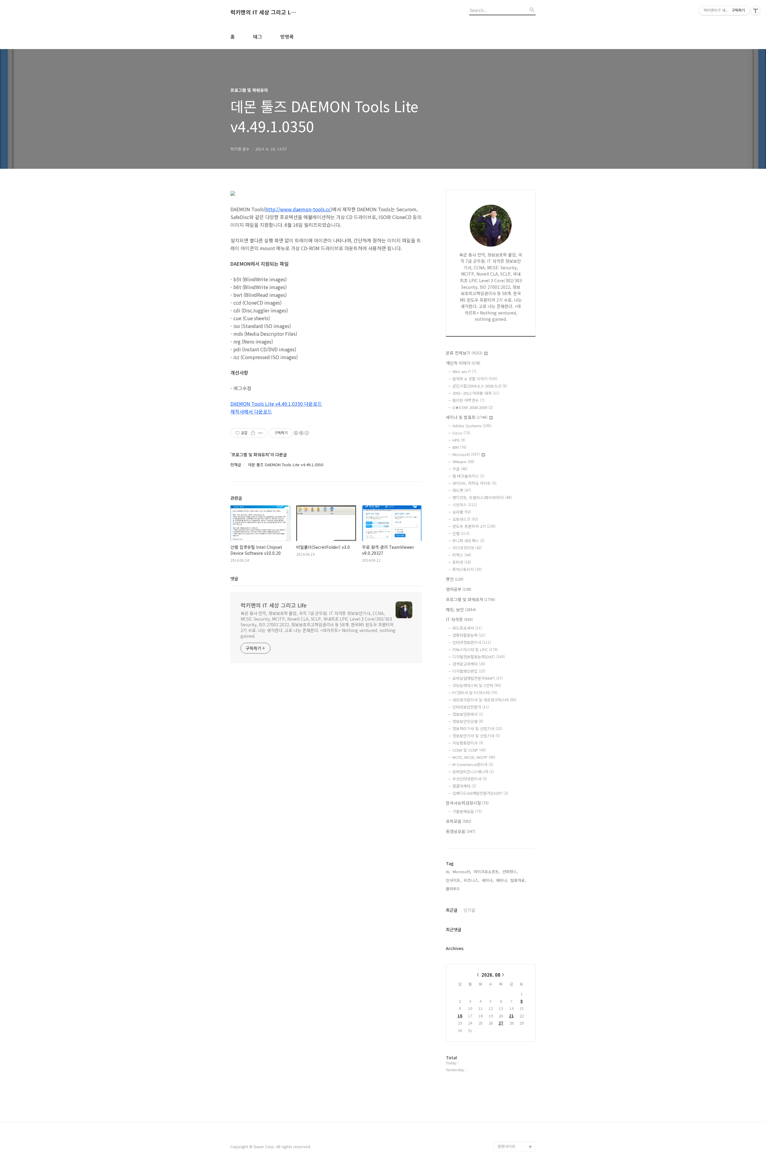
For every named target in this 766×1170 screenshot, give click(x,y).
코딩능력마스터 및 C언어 (476, 685)
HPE (458, 440)
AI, (448, 871)
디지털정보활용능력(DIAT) (478, 657)
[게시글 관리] (260, 433)
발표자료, (518, 880)
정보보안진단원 (467, 721)
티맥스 (461, 555)
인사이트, (453, 880)
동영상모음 (460, 831)
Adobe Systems (471, 426)
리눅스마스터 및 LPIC (475, 649)
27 (500, 1023)
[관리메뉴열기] (755, 10)
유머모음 (458, 821)
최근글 (452, 910)
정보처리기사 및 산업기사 (477, 728)
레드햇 (461, 490)
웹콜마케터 (464, 786)
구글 (459, 469)
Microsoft (466, 454)
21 (511, 1016)
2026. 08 (490, 975)
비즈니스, (471, 880)
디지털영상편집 (468, 671)
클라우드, (453, 888)
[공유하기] (253, 433)
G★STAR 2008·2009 (472, 407)
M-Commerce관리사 (472, 764)
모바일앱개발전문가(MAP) (477, 678)
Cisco (461, 433)
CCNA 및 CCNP (469, 750)
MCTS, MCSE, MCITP (473, 757)
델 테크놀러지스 (468, 476)
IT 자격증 (459, 619)
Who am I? (464, 371)
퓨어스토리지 (467, 569)
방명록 (287, 36)
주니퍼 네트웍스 (468, 540)
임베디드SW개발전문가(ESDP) (480, 793)
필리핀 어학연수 (468, 400)
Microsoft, (462, 871)
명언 (454, 579)
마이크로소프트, (487, 871)
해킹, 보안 (461, 610)
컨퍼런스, (510, 871)
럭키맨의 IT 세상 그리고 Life (263, 12)
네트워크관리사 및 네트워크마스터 (484, 700)
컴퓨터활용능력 (468, 635)
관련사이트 (507, 1146)
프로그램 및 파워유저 (470, 599)
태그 (257, 36)
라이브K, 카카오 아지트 (474, 483)
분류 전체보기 (464, 353)
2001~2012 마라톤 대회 (475, 393)
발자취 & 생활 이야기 (474, 379)
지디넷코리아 (467, 548)
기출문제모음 (467, 811)
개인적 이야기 (463, 363)
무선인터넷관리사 (469, 779)
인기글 (469, 910)
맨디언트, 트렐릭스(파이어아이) (482, 497)
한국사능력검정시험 (467, 803)
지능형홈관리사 (467, 743)
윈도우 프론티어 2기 (474, 526)
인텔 (460, 533)
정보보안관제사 (467, 714)
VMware (463, 461)
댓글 (234, 578)
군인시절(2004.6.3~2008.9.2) (479, 386)
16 (460, 1016)
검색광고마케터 (468, 664)
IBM (459, 447)
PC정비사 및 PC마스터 (474, 692)
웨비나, (502, 880)
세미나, (488, 880)
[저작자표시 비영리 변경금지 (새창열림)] (301, 433)
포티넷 (461, 562)
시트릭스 (464, 504)
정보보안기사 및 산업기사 (476, 736)
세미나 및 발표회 (466, 417)
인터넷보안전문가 (470, 707)
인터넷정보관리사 (471, 642)
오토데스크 (465, 519)
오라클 (461, 512)
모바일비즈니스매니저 (473, 771)
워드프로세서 (467, 628)
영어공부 (458, 589)
